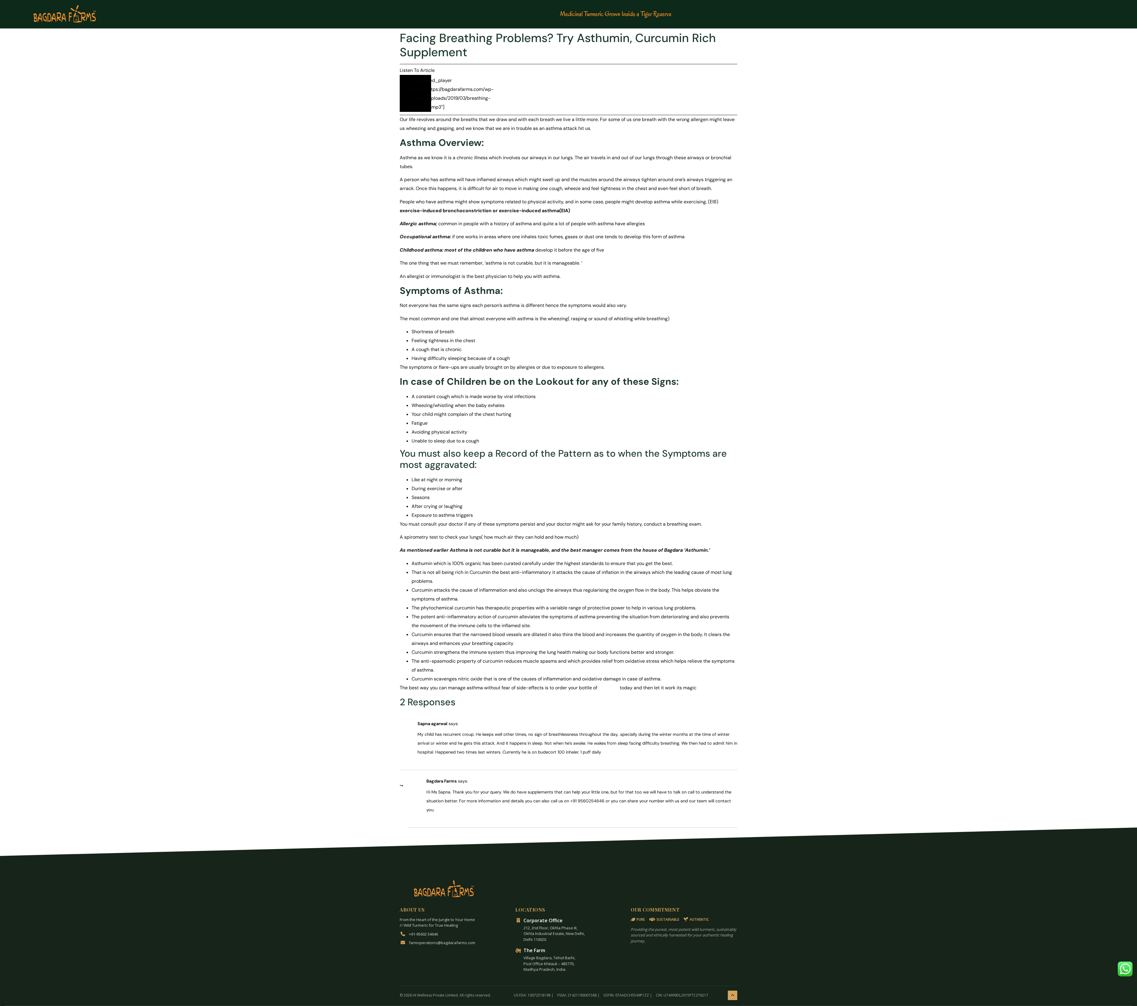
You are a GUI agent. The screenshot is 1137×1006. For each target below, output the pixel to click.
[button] (1125, 969)
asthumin (608, 688)
